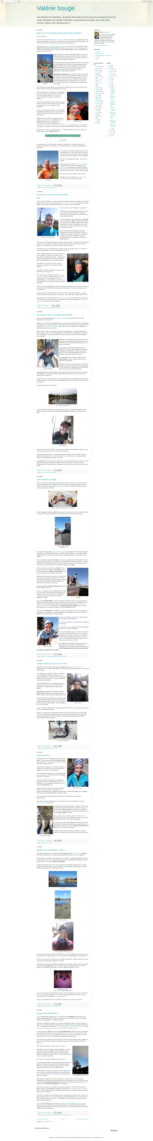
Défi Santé (39, 1026)
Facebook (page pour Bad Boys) (103, 55)
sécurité (57, 307)
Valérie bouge (56, 8)
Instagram (98, 51)
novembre (112, 71)
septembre (112, 75)
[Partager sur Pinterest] (61, 185)
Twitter (97, 59)
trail (60, 307)
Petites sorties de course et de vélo (52, 663)
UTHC (97, 119)
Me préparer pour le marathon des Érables (55, 315)
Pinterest (98, 57)
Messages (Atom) (47, 1121)
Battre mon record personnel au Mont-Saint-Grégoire (59, 33)
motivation (50, 748)
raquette (98, 105)
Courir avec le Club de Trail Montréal (52, 195)
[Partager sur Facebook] (59, 185)
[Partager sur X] (58, 185)
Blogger (102, 1137)
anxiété (42, 656)
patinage (98, 100)
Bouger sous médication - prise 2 (51, 850)
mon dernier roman (61, 486)
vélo (54, 748)
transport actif (99, 116)
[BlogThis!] (56, 185)
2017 (109, 65)
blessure (43, 472)
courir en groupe (44, 307)
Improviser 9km (43, 755)
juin (111, 81)
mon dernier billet (77, 853)
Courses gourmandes (79, 1103)
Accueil (62, 1119)
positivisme (59, 1114)
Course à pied (44, 187)
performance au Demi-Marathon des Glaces (54, 46)
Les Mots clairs (99, 53)
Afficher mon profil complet (100, 45)
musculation (54, 1006)
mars (111, 129)
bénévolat (98, 70)
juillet (111, 79)
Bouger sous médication (47, 1013)
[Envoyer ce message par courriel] (54, 185)
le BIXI (78, 816)
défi (96, 86)
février (111, 131)
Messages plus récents (42, 1119)
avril (111, 86)
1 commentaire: (46, 305)
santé (65, 656)
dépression (54, 656)
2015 (109, 135)
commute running (98, 74)
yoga (56, 748)
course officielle (51, 187)
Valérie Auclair (105, 32)
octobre (111, 73)
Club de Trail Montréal (67, 203)
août (111, 77)
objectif (53, 472)
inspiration (98, 89)
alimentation (98, 66)
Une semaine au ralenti (46, 479)
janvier (111, 133)
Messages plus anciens (82, 1119)
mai (111, 84)
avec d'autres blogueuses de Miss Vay (66, 1026)
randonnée (98, 103)
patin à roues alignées (99, 97)
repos (62, 656)
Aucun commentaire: (47, 185)
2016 (109, 67)
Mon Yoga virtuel (78, 667)
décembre (112, 69)
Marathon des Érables (57, 39)
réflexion (58, 656)
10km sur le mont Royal (81, 164)
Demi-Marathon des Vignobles (50, 326)
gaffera (91, 1137)
